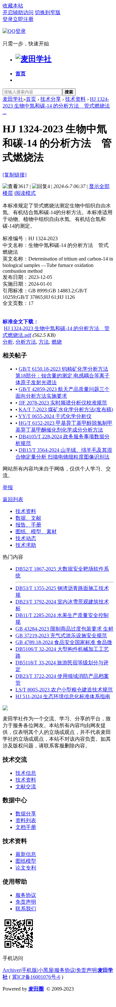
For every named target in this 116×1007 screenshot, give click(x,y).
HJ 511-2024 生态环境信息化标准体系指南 (62, 696)
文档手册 (25, 827)
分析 (8, 342)
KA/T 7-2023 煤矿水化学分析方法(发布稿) (66, 409)
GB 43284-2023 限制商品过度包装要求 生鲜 (64, 629)
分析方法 (25, 342)
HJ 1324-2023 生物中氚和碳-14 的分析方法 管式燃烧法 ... (56, 105)
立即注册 (23, 19)
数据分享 (25, 813)
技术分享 (50, 99)
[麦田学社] (33, 59)
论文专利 (25, 867)
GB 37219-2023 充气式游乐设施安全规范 (61, 635)
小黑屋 (45, 970)
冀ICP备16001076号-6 (36, 977)
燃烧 (57, 342)
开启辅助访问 (18, 12)
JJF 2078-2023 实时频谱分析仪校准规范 (63, 402)
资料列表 (25, 820)
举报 (8, 487)
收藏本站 (13, 5)
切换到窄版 (48, 12)
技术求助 (25, 545)
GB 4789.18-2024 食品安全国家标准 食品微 (63, 642)
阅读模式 (25, 193)
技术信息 (25, 773)
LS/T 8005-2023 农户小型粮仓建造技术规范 (64, 689)
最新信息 (25, 854)
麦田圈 (36, 989)
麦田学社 (13, 99)
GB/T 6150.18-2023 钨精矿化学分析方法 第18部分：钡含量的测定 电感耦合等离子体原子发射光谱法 (62, 375)
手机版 (29, 970)
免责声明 (25, 902)
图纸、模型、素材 (36, 531)
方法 (44, 342)
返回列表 (13, 499)
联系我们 (25, 908)
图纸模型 (25, 861)
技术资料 (75, 99)
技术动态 (25, 538)
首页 (20, 73)
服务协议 (25, 895)
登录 (8, 19)
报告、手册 (28, 524)
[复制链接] (14, 174)
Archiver (12, 970)
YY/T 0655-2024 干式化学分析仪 (55, 416)
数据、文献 (28, 518)
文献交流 (25, 786)
